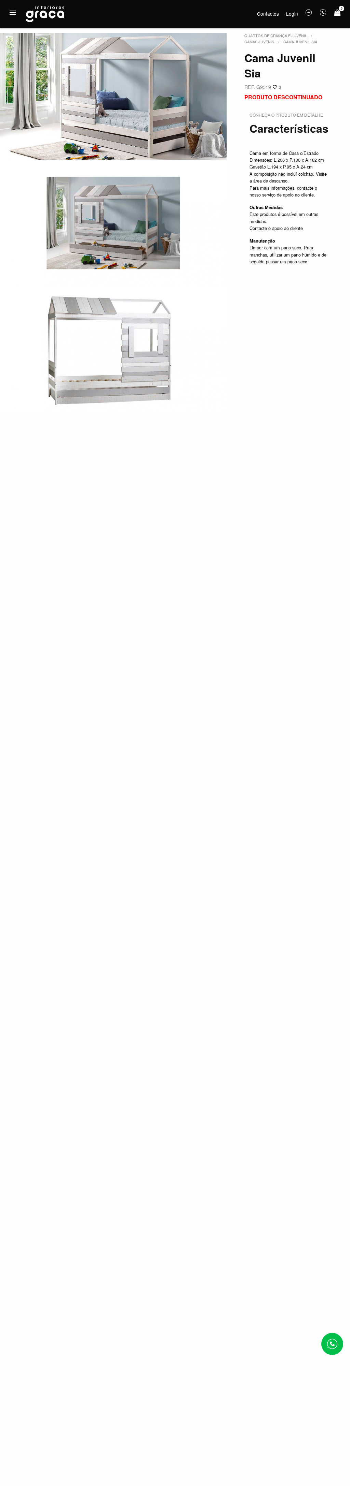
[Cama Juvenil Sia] (113, 96)
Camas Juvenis (259, 41)
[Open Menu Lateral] (12, 12)
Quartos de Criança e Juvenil (275, 35)
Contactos (268, 13)
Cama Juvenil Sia (300, 41)
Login (292, 13)
